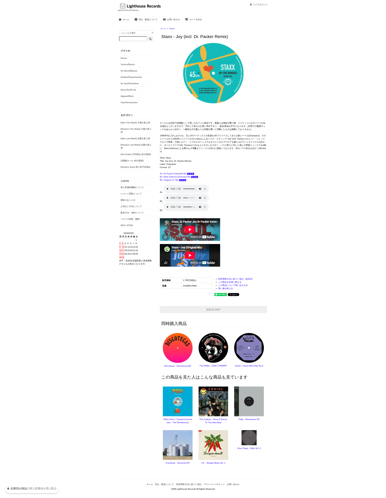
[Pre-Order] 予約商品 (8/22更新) (136, 154)
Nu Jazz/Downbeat (130, 83)
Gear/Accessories (129, 102)
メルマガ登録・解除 (130, 219)
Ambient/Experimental (131, 77)
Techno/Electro (128, 64)
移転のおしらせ (128, 200)
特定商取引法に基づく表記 (188, 484)
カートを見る (195, 19)
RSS (123, 225)
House (172, 29)
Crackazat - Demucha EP (178, 463)
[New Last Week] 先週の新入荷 (135, 138)
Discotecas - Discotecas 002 (177, 366)
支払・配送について (148, 19)
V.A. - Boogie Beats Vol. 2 (213, 463)
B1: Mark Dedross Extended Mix (175, 177)
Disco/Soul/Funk (128, 90)
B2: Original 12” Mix (169, 180)
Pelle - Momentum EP (249, 419)
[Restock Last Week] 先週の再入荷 (136, 146)
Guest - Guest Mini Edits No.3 (249, 366)
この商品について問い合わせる (233, 285)
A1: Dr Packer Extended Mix (173, 173)
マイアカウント (260, 4)
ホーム (126, 19)
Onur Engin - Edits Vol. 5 (249, 448)
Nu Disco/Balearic (129, 71)
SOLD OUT (213, 309)
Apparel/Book (127, 96)
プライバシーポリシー (214, 484)
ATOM (130, 225)
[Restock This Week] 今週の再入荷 (136, 130)
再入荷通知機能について (132, 187)
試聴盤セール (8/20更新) (132, 160)
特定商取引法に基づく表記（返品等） (236, 279)
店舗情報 (125, 181)
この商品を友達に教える (229, 282)
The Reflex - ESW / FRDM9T (213, 366)
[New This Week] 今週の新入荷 (135, 122)
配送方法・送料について (132, 212)
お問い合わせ (173, 19)
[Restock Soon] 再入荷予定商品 (135, 167)
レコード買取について (131, 193)
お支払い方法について (131, 206)
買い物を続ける (225, 288)
